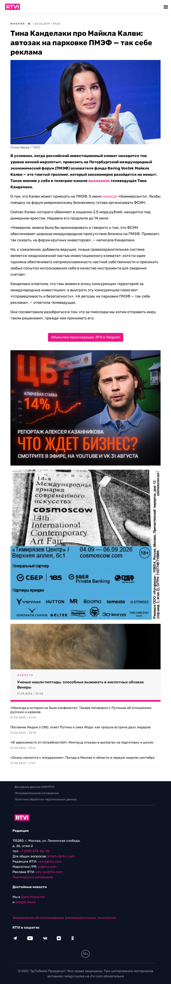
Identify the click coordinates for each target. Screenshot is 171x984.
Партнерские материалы (33, 877)
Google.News (25, 902)
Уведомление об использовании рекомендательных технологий (64, 918)
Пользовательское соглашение (37, 793)
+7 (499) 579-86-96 (35, 851)
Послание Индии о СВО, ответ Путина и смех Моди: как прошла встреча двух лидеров (80, 727)
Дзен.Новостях (33, 897)
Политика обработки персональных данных (46, 799)
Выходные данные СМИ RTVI (34, 787)
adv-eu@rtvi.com (49, 872)
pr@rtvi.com (47, 867)
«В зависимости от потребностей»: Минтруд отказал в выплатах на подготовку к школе (81, 742)
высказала (99, 180)
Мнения (17, 23)
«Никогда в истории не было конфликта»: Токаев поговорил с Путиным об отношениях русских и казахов (81, 710)
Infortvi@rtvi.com (61, 856)
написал (110, 196)
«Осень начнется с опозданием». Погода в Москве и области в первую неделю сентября (82, 758)
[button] (166, 7)
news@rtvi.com (50, 861)
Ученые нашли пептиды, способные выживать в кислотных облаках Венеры (80, 685)
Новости (25, 675)
